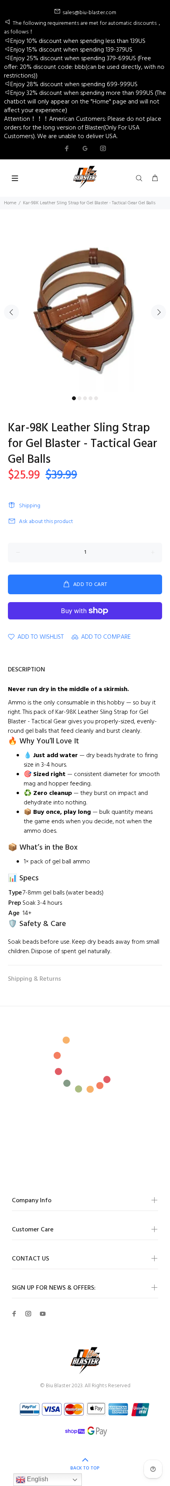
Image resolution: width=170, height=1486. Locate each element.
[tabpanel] (85, 307)
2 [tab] (79, 398)
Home (10, 203)
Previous (11, 312)
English (36, 1479)
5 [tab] (96, 398)
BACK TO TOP (85, 1468)
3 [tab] (85, 398)
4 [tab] (91, 398)
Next (158, 312)
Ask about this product (46, 521)
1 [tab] (74, 398)
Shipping (29, 505)
